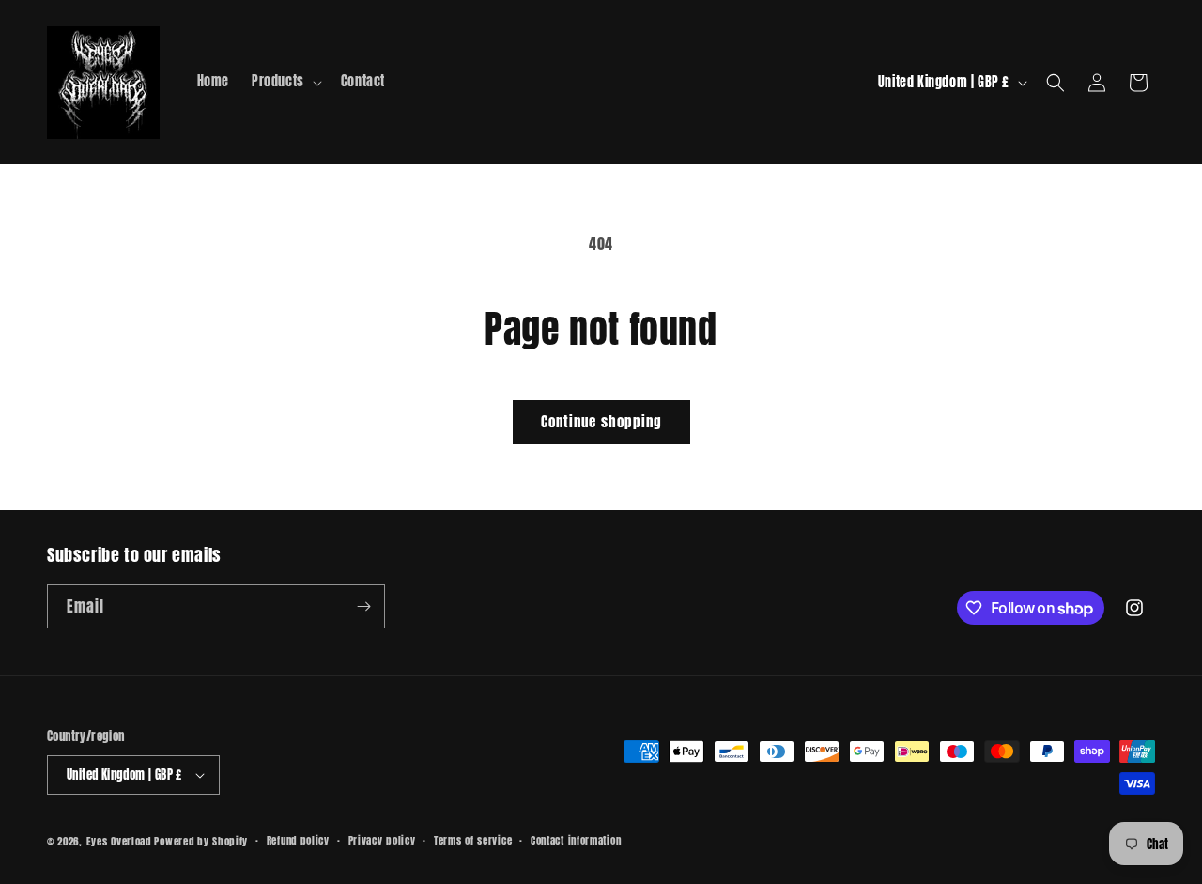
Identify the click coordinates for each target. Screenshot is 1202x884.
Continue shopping (601, 421)
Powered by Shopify (201, 841)
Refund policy (298, 840)
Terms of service (473, 840)
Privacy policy (382, 840)
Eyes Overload (118, 841)
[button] (285, 81)
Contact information (576, 840)
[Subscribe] (363, 606)
